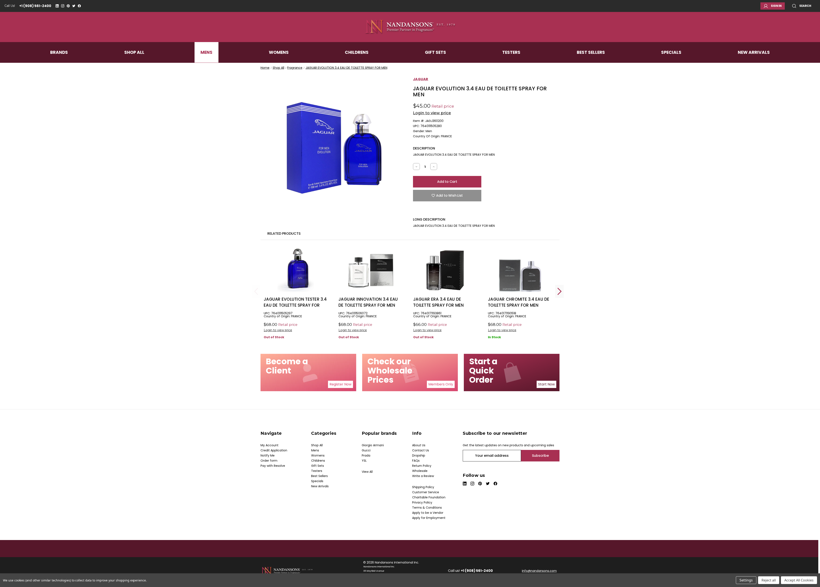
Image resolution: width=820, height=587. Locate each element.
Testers (511, 52)
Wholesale (420, 471)
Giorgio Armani (373, 445)
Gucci (366, 450)
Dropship (418, 455)
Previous (256, 291)
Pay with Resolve (273, 466)
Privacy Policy (422, 502)
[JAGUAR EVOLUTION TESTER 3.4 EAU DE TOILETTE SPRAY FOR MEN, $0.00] (295, 270)
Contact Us (420, 450)
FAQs (416, 460)
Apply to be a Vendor (427, 513)
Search (805, 6)
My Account (269, 445)
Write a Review (423, 476)
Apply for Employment (428, 518)
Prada (366, 455)
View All (367, 472)
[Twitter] (73, 5)
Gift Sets (435, 52)
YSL (364, 460)
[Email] (422, 211)
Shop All (134, 52)
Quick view (296, 277)
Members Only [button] (440, 384)
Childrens (357, 52)
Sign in (776, 6)
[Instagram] (62, 5)
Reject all (768, 580)
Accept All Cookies (799, 580)
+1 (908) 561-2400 (35, 5)
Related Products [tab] (284, 233)
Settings (746, 580)
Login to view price (432, 113)
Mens (206, 52)
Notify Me (268, 455)
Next (559, 291)
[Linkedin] (57, 5)
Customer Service (425, 492)
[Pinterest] (68, 5)
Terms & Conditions (427, 507)
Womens (279, 52)
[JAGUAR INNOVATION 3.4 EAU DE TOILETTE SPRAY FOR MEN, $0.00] (370, 270)
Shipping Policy (423, 487)
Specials (671, 52)
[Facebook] (79, 5)
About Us (418, 445)
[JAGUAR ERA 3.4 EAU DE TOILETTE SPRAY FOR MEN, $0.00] (445, 270)
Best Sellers (591, 52)
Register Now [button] (340, 384)
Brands (59, 52)
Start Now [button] (546, 384)
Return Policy (421, 466)
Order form (269, 460)
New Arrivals (754, 52)
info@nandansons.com (539, 571)
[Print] (430, 211)
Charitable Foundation (428, 497)
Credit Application (274, 450)
